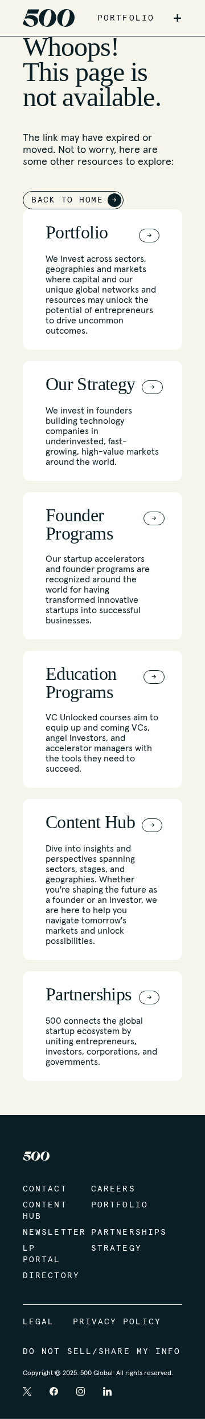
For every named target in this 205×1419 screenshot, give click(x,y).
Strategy (114, 1248)
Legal (39, 1322)
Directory (45, 1276)
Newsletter (45, 1232)
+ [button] (177, 18)
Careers (113, 1189)
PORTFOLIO (125, 18)
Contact (45, 1189)
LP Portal (42, 1254)
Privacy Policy (117, 1322)
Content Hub (45, 1211)
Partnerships (114, 1232)
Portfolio (114, 1205)
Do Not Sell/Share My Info (102, 1352)
